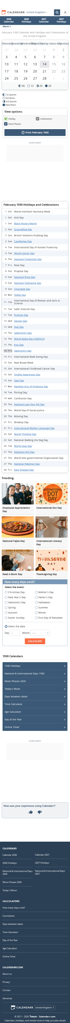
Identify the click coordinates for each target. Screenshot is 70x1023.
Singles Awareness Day (27, 374)
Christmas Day (16, 592)
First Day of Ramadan (50, 617)
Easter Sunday (16, 617)
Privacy (6, 982)
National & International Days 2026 (17, 872)
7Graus (33, 1017)
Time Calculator (13, 704)
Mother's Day (46, 592)
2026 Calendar (9, 20)
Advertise (7, 998)
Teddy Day (20, 295)
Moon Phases (14, 123)
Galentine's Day (23, 332)
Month (26, 632)
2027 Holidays (61, 20)
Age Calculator (13, 711)
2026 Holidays (26, 20)
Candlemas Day (23, 241)
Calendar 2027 (42, 854)
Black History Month (25, 223)
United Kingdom (35, 12)
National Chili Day (24, 452)
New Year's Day (17, 597)
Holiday (11, 118)
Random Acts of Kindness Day (31, 386)
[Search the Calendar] (57, 12)
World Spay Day (23, 446)
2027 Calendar (44, 20)
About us (7, 973)
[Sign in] (65, 12)
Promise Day (21, 315)
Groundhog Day (23, 229)
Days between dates (16, 696)
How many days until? (20, 582)
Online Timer (12, 727)
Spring (12, 607)
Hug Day (19, 327)
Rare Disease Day (24, 469)
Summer (43, 607)
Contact (7, 990)
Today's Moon (12, 688)
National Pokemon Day (27, 463)
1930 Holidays (12, 665)
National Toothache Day (27, 283)
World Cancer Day (24, 253)
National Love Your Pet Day (29, 404)
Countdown (9, 915)
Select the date (16, 626)
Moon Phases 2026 (15, 681)
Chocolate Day (22, 289)
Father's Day (45, 597)
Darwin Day (20, 321)
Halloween (44, 602)
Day (7, 632)
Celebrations (46, 118)
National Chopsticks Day (28, 259)
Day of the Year (13, 719)
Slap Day (19, 380)
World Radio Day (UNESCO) (29, 338)
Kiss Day (19, 344)
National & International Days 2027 (50, 872)
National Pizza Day (24, 277)
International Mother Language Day (34, 428)
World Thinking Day (25, 434)
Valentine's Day (22, 350)
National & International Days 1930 (24, 673)
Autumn (12, 612)
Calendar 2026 (10, 854)
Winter (42, 612)
